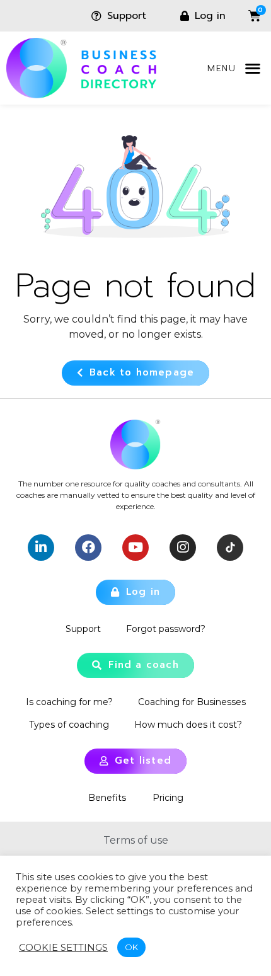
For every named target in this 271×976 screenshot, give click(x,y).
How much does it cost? (188, 724)
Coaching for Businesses (192, 702)
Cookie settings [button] (63, 947)
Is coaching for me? (69, 702)
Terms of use (135, 840)
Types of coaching (69, 724)
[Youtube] (135, 547)
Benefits (107, 797)
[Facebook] (88, 547)
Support (83, 628)
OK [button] (131, 947)
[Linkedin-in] (41, 547)
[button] (252, 67)
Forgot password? (165, 628)
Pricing (168, 797)
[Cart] (245, 15)
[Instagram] (183, 547)
